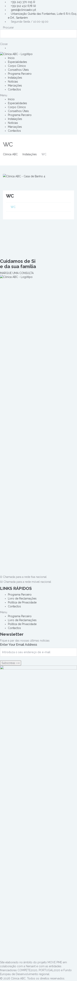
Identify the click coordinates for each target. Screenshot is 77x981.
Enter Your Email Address (18, 644)
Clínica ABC (10, 154)
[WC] (24, 175)
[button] (38, 95)
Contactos (14, 89)
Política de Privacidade (22, 602)
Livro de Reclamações (22, 598)
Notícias (13, 81)
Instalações (15, 77)
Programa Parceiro (20, 73)
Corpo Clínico (17, 65)
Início (11, 58)
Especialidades (17, 61)
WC (13, 207)
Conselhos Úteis (18, 69)
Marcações (15, 85)
